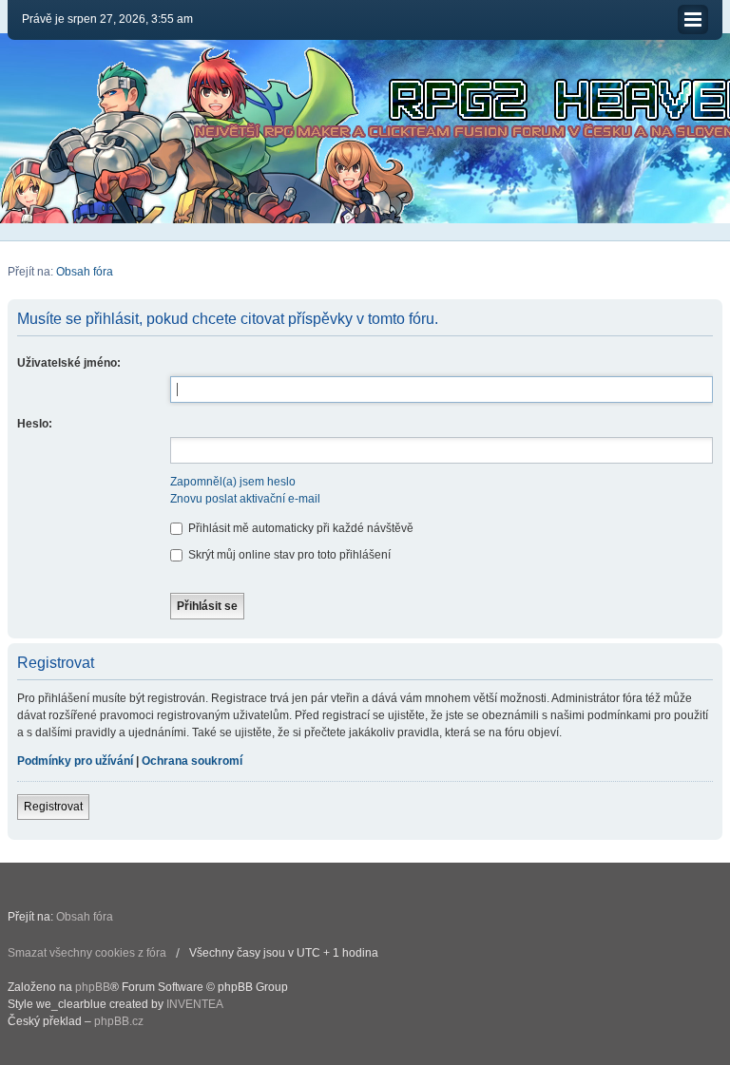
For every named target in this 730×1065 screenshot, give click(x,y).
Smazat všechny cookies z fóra (87, 953)
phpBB (92, 987)
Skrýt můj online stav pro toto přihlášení (288, 554)
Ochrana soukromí (192, 761)
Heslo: (34, 423)
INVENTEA (194, 1004)
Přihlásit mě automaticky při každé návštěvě (299, 528)
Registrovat (53, 806)
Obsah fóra (84, 271)
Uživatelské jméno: (69, 363)
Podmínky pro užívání (75, 761)
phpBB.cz (119, 1021)
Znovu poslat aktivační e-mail (245, 498)
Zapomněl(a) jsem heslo (233, 481)
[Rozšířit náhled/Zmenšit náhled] (693, 19)
